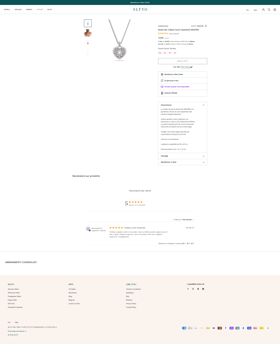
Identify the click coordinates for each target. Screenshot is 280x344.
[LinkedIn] (203, 289)
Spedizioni (130, 293)
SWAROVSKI (163, 26)
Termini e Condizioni (133, 289)
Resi (127, 296)
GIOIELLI (7, 9)
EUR (255, 10)
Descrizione (166, 105)
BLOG (50, 9)
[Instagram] (193, 289)
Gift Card (11, 303)
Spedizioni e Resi (168, 162)
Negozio (72, 300)
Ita (247, 10)
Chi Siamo (72, 289)
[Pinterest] (198, 289)
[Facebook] (188, 289)
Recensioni (73, 293)
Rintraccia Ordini (14, 293)
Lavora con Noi (74, 303)
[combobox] (184, 220)
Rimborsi (129, 300)
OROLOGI (18, 9)
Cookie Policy (131, 307)
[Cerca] (269, 9)
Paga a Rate (12, 300)
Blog (70, 296)
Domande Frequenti (15, 307)
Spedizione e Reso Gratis (140, 2)
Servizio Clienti (13, 289)
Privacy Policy (131, 303)
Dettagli (164, 156)
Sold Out (182, 61)
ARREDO (29, 9)
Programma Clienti (14, 296)
